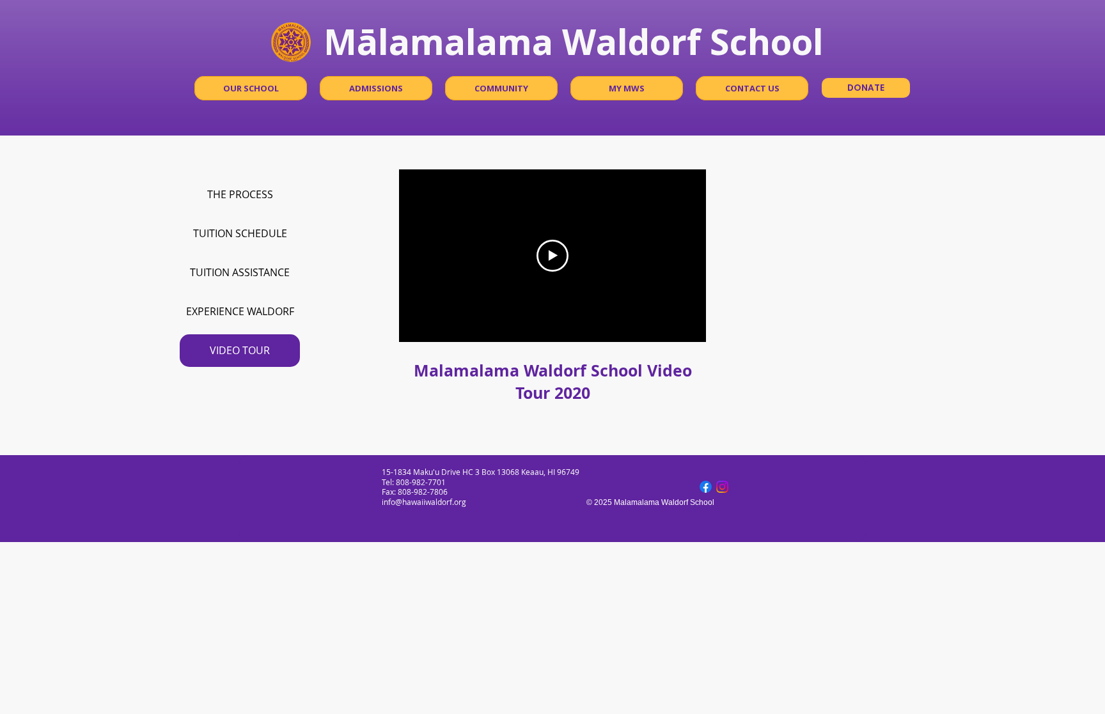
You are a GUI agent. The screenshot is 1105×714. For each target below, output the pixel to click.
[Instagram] (722, 487)
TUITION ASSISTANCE (240, 272)
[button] (250, 88)
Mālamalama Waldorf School (574, 41)
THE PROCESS (240, 194)
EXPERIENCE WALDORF (240, 311)
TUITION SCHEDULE (240, 233)
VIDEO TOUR (240, 350)
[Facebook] (706, 487)
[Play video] (552, 256)
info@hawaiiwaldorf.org (424, 502)
